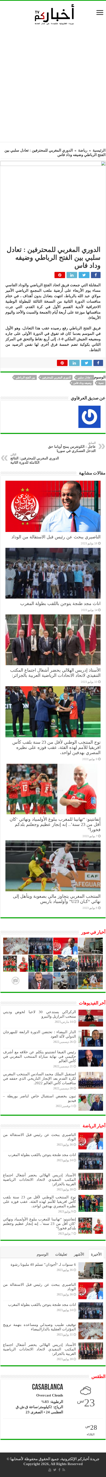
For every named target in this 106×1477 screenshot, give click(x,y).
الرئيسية (99, 150)
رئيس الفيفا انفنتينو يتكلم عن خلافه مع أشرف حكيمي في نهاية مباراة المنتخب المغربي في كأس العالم (39, 1056)
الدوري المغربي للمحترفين (56, 377)
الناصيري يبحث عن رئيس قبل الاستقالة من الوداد (56, 536)
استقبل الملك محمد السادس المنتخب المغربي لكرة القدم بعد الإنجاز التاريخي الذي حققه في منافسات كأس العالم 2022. (39, 1078)
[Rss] (64, 1470)
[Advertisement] (53, 85)
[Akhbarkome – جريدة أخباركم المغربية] (54, 14)
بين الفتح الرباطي (25, 377)
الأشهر (79, 1254)
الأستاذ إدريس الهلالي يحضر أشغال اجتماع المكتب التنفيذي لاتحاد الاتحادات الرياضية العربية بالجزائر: (55, 673)
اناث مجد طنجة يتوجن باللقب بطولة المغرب (60, 603)
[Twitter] (55, 1470)
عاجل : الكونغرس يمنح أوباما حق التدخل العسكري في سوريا (72, 447)
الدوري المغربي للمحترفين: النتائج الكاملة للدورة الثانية (34, 458)
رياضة (82, 150)
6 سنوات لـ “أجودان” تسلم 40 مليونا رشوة (43, 1264)
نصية (101, 382)
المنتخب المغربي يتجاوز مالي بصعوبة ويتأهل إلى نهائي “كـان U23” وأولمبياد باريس (57, 899)
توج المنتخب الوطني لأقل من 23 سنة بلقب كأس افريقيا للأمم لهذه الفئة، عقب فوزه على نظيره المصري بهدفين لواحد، (56, 747)
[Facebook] (59, 1470)
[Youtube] (50, 1470)
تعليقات (61, 1254)
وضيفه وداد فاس (82, 382)
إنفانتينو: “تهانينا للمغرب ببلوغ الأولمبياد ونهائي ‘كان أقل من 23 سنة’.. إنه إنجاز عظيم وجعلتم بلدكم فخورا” (55, 824)
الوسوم (42, 1254)
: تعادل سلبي (85, 377)
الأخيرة (96, 1254)
